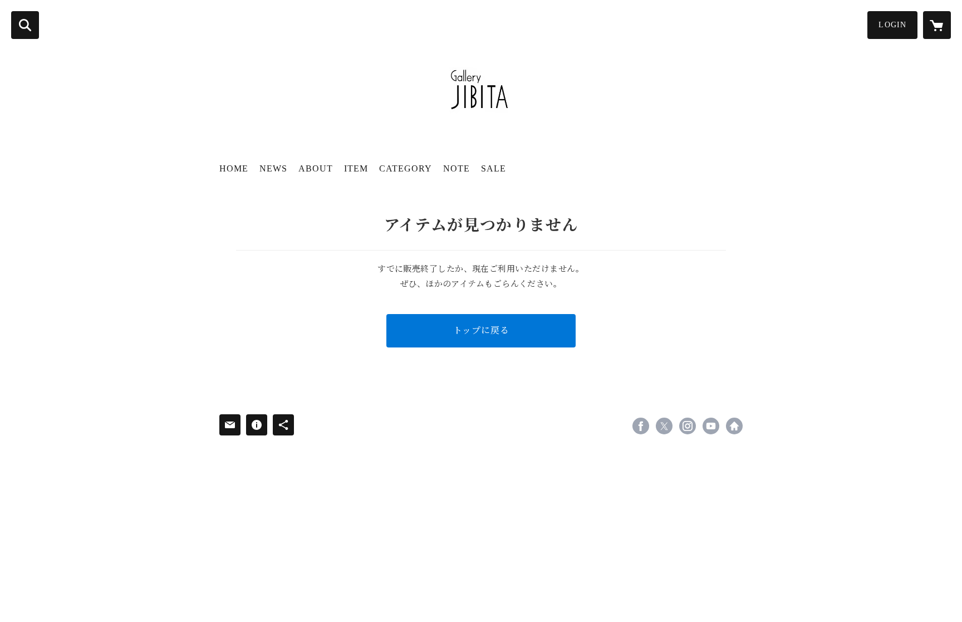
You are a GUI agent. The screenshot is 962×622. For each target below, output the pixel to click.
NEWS (273, 168)
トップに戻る (481, 330)
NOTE (456, 168)
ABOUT (315, 168)
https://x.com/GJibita (664, 426)
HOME (233, 168)
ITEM (356, 168)
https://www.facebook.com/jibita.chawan (640, 426)
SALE (493, 168)
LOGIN (892, 25)
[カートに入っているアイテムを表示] (937, 25)
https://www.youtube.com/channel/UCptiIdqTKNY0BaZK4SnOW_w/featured (711, 426)
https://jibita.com (734, 426)
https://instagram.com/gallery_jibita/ (687, 426)
